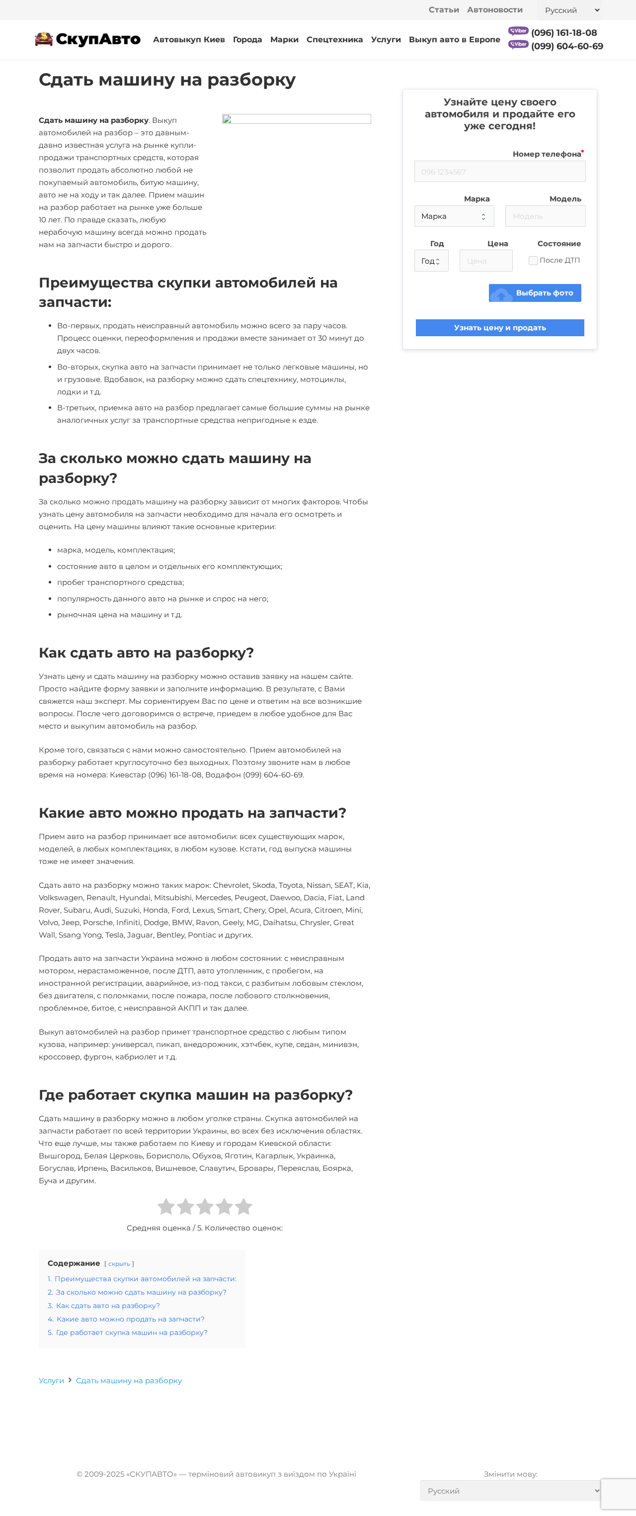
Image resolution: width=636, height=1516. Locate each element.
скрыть (119, 1263)
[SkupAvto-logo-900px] (88, 40)
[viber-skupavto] (518, 31)
